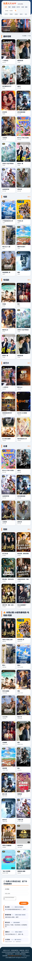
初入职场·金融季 (6, 438)
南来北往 (4, 819)
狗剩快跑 (19, 794)
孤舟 (18, 742)
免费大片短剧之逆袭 (7, 639)
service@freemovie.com (14, 956)
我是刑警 (4, 768)
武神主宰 (19, 189)
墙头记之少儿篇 (6, 246)
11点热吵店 (5, 60)
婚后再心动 (5, 330)
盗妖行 (19, 86)
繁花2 (3, 665)
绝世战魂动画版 (21, 112)
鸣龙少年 (19, 716)
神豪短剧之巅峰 (21, 871)
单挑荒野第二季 (6, 272)
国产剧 (6, 14)
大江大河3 (5, 716)
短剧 (26, 7)
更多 (29, 196)
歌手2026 (19, 387)
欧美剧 (16, 14)
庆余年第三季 (20, 639)
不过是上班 (20, 221)
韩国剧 (11, 14)
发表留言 (24, 903)
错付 (18, 304)
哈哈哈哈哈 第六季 (7, 413)
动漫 (22, 7)
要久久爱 (4, 794)
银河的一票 (20, 163)
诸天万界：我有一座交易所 (9, 605)
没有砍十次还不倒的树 (8, 163)
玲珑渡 (4, 304)
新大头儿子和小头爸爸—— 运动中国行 (12, 470)
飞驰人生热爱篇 (6, 871)
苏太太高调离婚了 (21, 605)
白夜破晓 (4, 742)
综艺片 (18, 7)
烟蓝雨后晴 (20, 60)
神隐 (18, 691)
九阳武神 (4, 137)
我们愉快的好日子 (6, 86)
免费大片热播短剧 (6, 845)
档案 (18, 272)
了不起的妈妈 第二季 (7, 221)
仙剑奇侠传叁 (5, 189)
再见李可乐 (20, 845)
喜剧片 (21, 14)
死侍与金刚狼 (5, 691)
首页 (6, 7)
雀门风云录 (5, 553)
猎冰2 (18, 665)
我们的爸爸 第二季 (22, 438)
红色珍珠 (4, 112)
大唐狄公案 (20, 819)
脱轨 (18, 768)
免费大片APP (13, 3)
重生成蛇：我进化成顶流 (8, 579)
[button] (29, 25)
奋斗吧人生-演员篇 (22, 413)
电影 (9, 7)
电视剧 (13, 7)
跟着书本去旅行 (21, 246)
